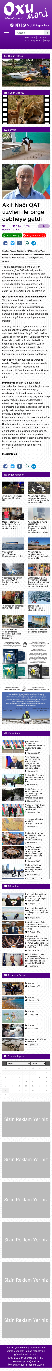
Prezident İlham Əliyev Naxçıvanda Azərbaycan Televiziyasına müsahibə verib (36, 911)
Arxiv (26, 40)
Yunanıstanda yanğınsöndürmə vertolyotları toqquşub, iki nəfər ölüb (38, 555)
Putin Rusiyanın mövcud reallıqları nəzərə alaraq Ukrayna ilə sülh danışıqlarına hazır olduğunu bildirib (33, 762)
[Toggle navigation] (6, 32)
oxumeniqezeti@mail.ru (26, 1361)
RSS (41, 1357)
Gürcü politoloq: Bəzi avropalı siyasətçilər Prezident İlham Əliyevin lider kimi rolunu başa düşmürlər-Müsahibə (36, 958)
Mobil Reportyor (38, 25)
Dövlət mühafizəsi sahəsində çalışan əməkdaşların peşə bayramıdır (33, 868)
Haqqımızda (36, 40)
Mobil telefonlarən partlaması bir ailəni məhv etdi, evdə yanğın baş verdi (11, 525)
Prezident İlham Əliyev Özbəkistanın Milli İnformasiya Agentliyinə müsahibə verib (36, 897)
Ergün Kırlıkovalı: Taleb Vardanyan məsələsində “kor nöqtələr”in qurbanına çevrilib (37, 925)
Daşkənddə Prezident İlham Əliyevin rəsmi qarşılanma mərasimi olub (34, 778)
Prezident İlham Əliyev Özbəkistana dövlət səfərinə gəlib (35, 807)
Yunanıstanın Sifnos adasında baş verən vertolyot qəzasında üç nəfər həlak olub (38, 499)
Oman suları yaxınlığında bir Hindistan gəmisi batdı (12, 554)
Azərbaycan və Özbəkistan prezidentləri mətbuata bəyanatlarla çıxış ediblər (35, 745)
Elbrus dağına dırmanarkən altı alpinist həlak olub (36, 608)
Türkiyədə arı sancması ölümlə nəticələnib (13, 607)
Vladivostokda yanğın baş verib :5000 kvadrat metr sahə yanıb (12, 581)
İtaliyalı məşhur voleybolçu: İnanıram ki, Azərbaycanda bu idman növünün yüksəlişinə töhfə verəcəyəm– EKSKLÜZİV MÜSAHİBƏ (37, 941)
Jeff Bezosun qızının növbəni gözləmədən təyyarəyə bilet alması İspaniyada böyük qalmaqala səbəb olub (38, 582)
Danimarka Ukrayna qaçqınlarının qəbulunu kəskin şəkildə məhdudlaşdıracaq (35, 836)
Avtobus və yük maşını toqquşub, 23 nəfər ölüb (12, 498)
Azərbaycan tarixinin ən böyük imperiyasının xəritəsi (34, 821)
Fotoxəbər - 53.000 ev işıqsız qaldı (35, 1040)
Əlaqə (47, 40)
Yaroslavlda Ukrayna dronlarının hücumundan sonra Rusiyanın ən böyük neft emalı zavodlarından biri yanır (39, 527)
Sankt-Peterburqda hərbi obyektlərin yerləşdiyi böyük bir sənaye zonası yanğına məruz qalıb (34, 793)
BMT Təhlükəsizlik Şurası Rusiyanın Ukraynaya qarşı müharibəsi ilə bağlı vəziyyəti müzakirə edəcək (33, 852)
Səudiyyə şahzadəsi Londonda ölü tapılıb (37, 630)
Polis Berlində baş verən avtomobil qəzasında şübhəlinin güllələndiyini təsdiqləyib (11, 633)
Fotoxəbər (30, 983)
